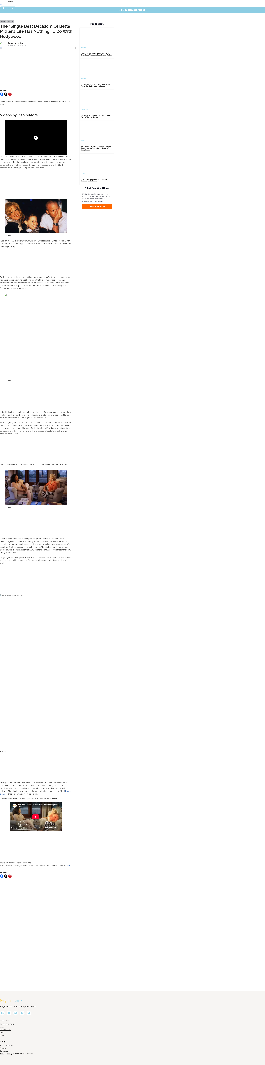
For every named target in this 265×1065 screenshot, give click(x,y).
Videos (3, 21)
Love (1, 1033)
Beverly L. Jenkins (15, 43)
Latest (2, 1027)
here (69, 865)
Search (10, 1)
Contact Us (4, 1051)
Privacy (9, 1054)
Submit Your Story (97, 206)
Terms (2, 1054)
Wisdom (10, 21)
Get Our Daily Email (7, 1024)
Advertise (3, 1048)
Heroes (83, 140)
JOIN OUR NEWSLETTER (133, 10)
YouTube (8, 235)
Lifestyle (84, 109)
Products (84, 47)
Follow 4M (9, 8)
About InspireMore (6, 1045)
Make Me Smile (5, 1030)
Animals (3, 1035)
